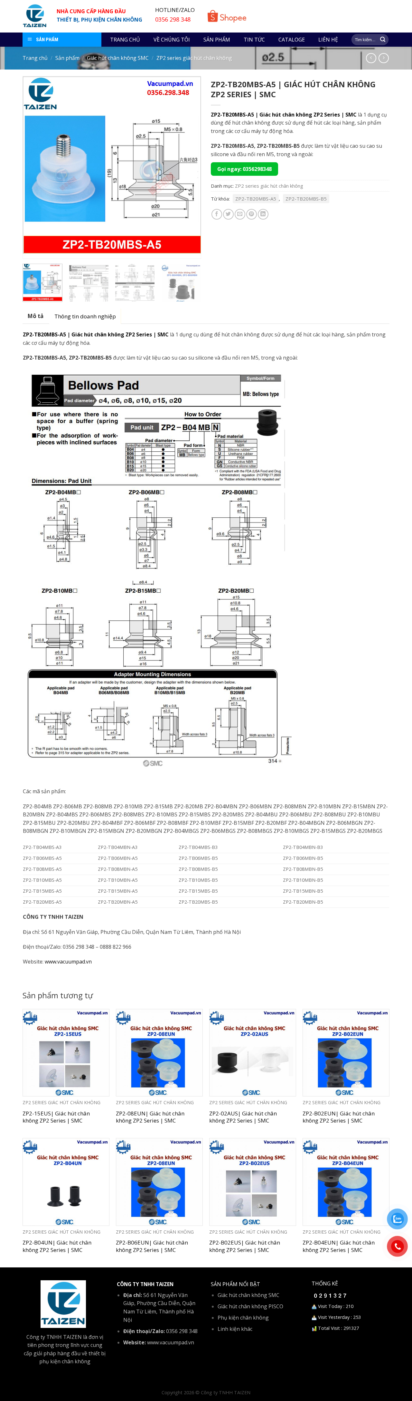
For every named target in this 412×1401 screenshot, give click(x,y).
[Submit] (382, 39)
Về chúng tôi (172, 39)
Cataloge (291, 39)
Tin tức (254, 39)
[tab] (35, 316)
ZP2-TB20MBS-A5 (255, 198)
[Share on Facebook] (216, 214)
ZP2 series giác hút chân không (194, 57)
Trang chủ (125, 39)
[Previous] (34, 167)
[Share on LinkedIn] (263, 214)
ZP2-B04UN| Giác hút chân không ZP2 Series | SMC (57, 1246)
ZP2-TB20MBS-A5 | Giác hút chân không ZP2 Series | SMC (284, 114)
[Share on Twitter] (228, 214)
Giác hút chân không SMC (118, 57)
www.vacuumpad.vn (68, 961)
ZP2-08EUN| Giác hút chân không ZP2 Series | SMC (150, 1117)
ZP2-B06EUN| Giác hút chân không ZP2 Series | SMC (152, 1246)
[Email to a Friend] (240, 214)
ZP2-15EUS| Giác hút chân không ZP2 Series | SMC (56, 1117)
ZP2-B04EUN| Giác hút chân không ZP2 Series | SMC (339, 1246)
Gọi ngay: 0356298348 (244, 169)
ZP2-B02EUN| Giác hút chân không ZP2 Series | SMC (339, 1117)
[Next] (189, 167)
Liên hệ (328, 39)
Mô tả (35, 316)
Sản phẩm (216, 39)
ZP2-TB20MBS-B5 (306, 198)
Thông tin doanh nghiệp (85, 316)
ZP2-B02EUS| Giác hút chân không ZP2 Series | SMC (244, 1246)
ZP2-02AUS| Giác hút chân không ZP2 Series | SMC (243, 1117)
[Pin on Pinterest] (251, 214)
